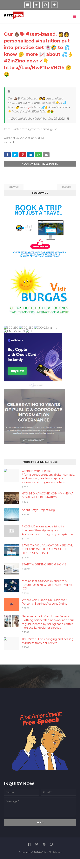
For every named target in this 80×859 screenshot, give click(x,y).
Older (66, 187)
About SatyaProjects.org (38, 510)
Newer (14, 187)
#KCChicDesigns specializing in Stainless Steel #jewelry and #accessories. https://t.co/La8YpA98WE (49, 530)
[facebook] (27, 5)
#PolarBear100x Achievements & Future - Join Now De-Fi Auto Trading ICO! (47, 584)
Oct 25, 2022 (56, 118)
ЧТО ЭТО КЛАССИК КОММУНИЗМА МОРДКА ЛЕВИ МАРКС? (47, 495)
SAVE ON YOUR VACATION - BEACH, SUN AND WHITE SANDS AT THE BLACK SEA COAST (47, 549)
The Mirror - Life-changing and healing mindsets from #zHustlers (47, 641)
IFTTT (12, 142)
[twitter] (36, 5)
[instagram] (45, 5)
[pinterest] (54, 5)
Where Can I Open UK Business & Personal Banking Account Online (45, 602)
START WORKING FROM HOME (44, 564)
